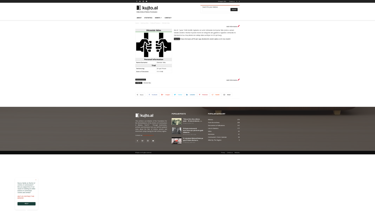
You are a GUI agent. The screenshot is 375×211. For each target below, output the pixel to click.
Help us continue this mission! (25, 197)
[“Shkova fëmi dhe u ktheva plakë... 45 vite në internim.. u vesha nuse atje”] (176, 121)
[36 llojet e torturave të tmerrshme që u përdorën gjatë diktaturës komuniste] (176, 131)
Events (157, 18)
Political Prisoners (155, 23)
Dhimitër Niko (147, 83)
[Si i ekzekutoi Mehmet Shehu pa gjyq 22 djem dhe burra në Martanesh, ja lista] (176, 140)
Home (137, 23)
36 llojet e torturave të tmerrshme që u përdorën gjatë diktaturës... (193, 130)
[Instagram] (143, 1)
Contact (168, 18)
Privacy (223, 152)
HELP (26, 203)
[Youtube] (146, 1)
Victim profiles (145, 23)
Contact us (232, 1)
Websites (237, 152)
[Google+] (140, 1)
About (139, 18)
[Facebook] (136, 1)
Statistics (148, 18)
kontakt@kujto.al (148, 135)
